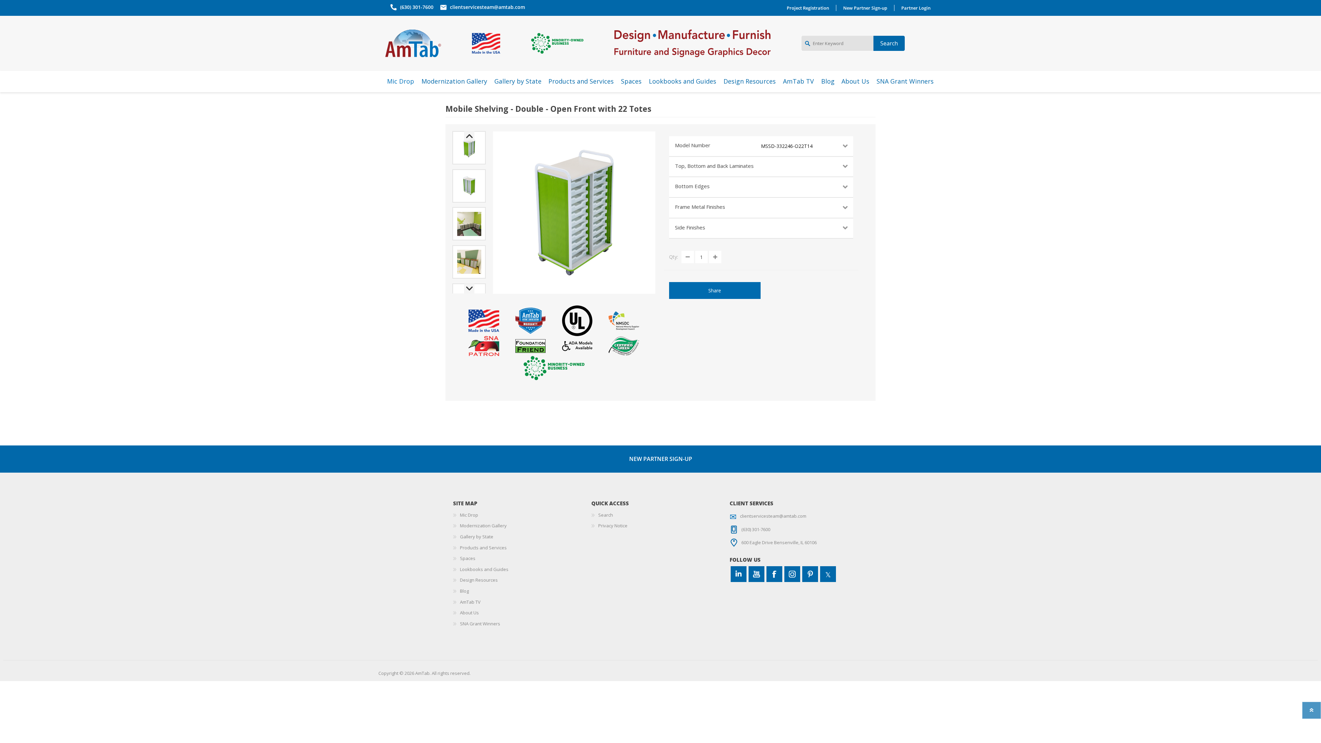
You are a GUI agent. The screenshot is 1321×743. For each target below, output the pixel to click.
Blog (464, 591)
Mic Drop (469, 515)
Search (605, 515)
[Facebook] (774, 574)
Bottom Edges (692, 186)
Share (714, 290)
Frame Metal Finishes (700, 206)
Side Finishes (690, 227)
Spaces (467, 558)
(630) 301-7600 (416, 7)
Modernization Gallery (483, 526)
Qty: (673, 257)
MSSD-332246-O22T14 (787, 146)
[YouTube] (756, 574)
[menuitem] (522, 515)
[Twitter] (828, 574)
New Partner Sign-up (865, 8)
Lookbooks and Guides (484, 569)
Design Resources (479, 580)
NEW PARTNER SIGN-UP (660, 459)
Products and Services (483, 548)
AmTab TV (470, 602)
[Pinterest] (810, 574)
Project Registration (808, 8)
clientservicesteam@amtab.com (487, 7)
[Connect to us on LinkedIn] (739, 574)
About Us (469, 613)
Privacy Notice (612, 526)
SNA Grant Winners (480, 624)
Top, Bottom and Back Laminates (714, 165)
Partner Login (916, 8)
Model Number (692, 145)
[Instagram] (792, 574)
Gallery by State (476, 537)
